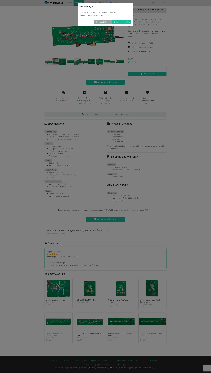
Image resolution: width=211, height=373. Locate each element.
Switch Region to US (122, 22)
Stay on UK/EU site (103, 22)
